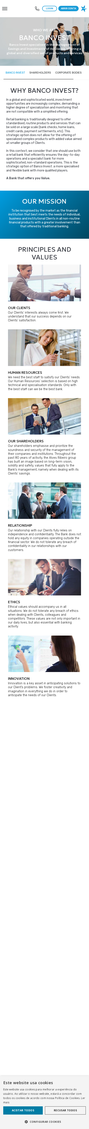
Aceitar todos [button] (23, 1110)
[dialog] (44, 1102)
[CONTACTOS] (37, 8)
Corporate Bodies (68, 72)
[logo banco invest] (84, 8)
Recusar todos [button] (65, 1110)
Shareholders (40, 72)
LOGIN (49, 8)
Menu (4, 6)
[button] (44, 1121)
